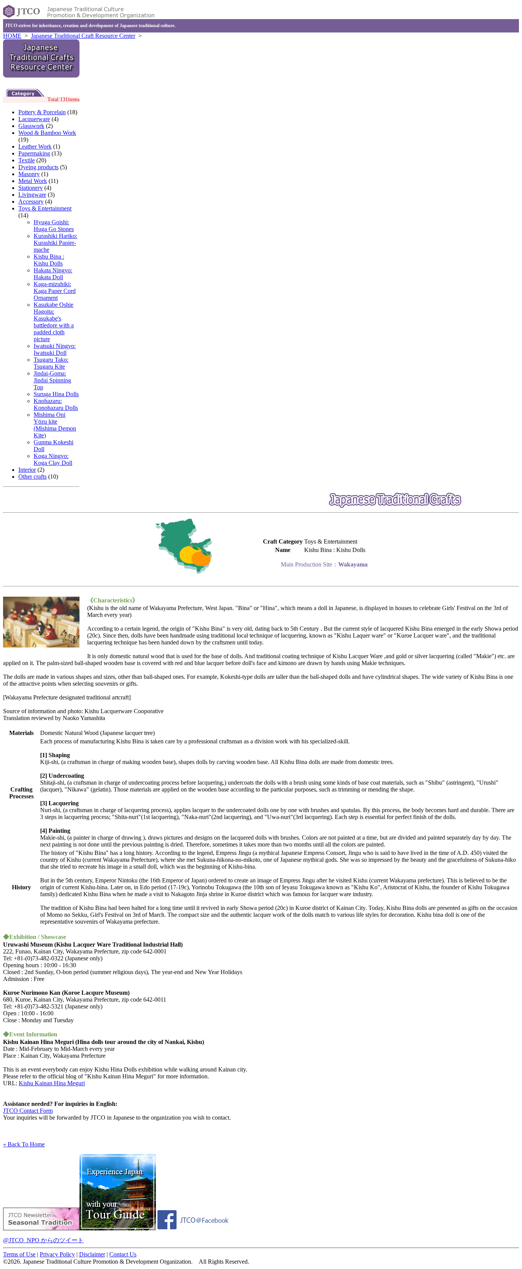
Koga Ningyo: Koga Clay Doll (53, 459)
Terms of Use (19, 1254)
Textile (26, 160)
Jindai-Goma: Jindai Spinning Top (52, 380)
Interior (27, 469)
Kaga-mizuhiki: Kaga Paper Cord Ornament (55, 291)
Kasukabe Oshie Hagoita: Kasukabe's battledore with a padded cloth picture (54, 321)
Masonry (29, 174)
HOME (12, 35)
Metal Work (32, 181)
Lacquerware (34, 119)
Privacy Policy (57, 1254)
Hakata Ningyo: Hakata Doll (53, 273)
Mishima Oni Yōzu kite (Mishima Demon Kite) (55, 425)
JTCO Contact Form (28, 1110)
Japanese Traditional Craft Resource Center (83, 35)
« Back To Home (24, 1144)
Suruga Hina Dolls (56, 394)
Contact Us (122, 1254)
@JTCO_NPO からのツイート (43, 1240)
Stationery (30, 188)
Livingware (32, 194)
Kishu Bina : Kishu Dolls (49, 260)
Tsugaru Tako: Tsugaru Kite (51, 363)
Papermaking (34, 153)
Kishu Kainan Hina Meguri (52, 1083)
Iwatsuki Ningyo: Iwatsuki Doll (55, 349)
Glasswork (31, 126)
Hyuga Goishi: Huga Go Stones (54, 225)
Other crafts (32, 476)
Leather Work (35, 146)
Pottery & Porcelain (42, 112)
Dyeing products (38, 167)
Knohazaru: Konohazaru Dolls (56, 404)
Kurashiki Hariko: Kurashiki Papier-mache (55, 243)
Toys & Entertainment (44, 208)
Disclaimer (92, 1254)
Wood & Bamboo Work (47, 132)
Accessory (31, 201)
